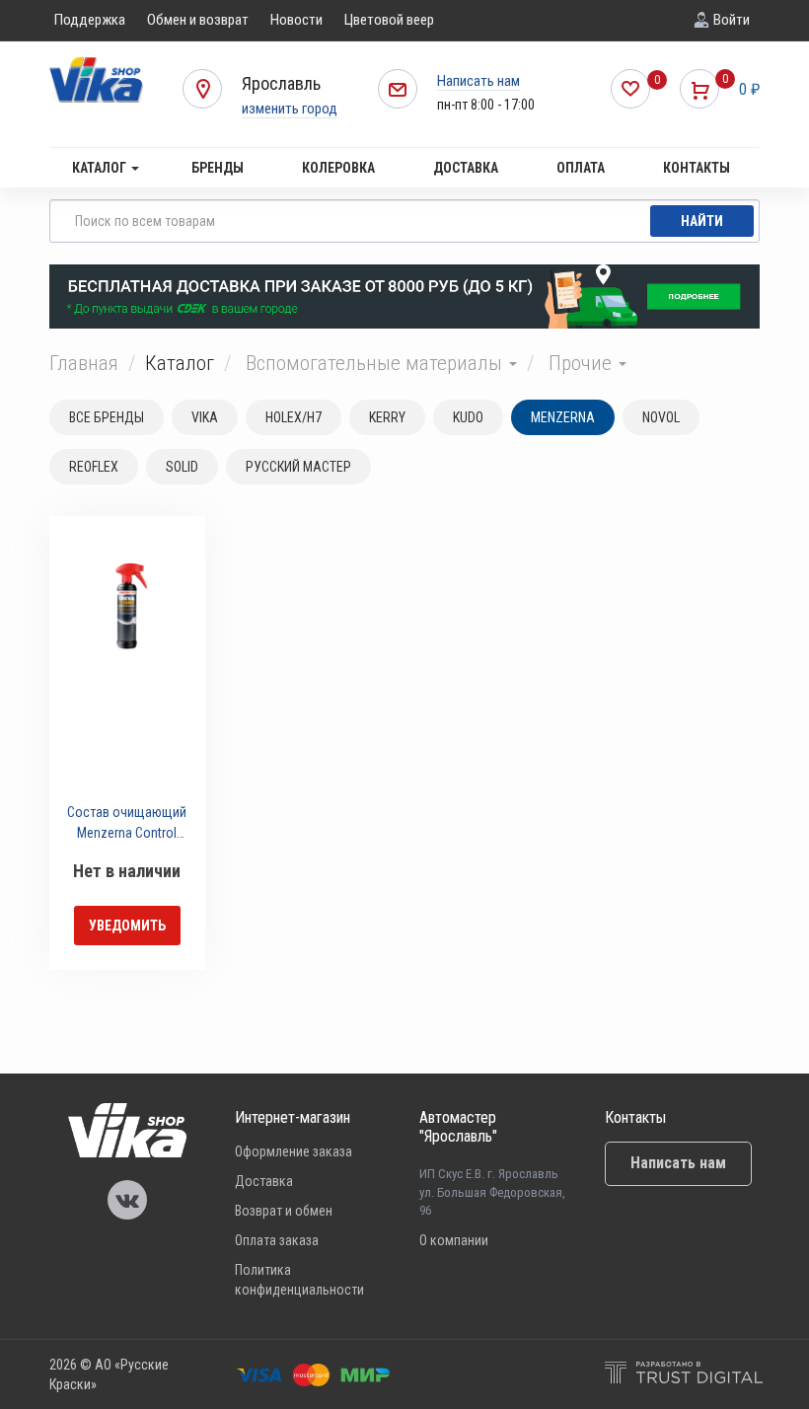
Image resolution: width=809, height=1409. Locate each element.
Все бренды (106, 417)
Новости (296, 20)
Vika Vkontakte (127, 1200)
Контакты (696, 168)
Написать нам (478, 81)
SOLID (182, 467)
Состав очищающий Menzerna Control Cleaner (126, 825)
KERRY (387, 417)
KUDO (468, 417)
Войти (731, 20)
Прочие (583, 363)
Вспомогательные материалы (376, 363)
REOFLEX (93, 467)
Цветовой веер (389, 20)
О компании (453, 1240)
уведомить (127, 925)
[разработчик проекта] (684, 1375)
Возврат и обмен (283, 1211)
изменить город (289, 108)
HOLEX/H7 (293, 417)
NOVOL (661, 417)
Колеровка (338, 168)
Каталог (100, 168)
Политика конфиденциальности (299, 1280)
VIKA (204, 417)
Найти (702, 221)
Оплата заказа (277, 1240)
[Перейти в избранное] (630, 89)
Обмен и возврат (198, 20)
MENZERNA (563, 417)
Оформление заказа (293, 1151)
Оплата (580, 168)
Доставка (465, 168)
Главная (83, 363)
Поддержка (89, 20)
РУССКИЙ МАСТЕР (298, 467)
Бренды (217, 168)
